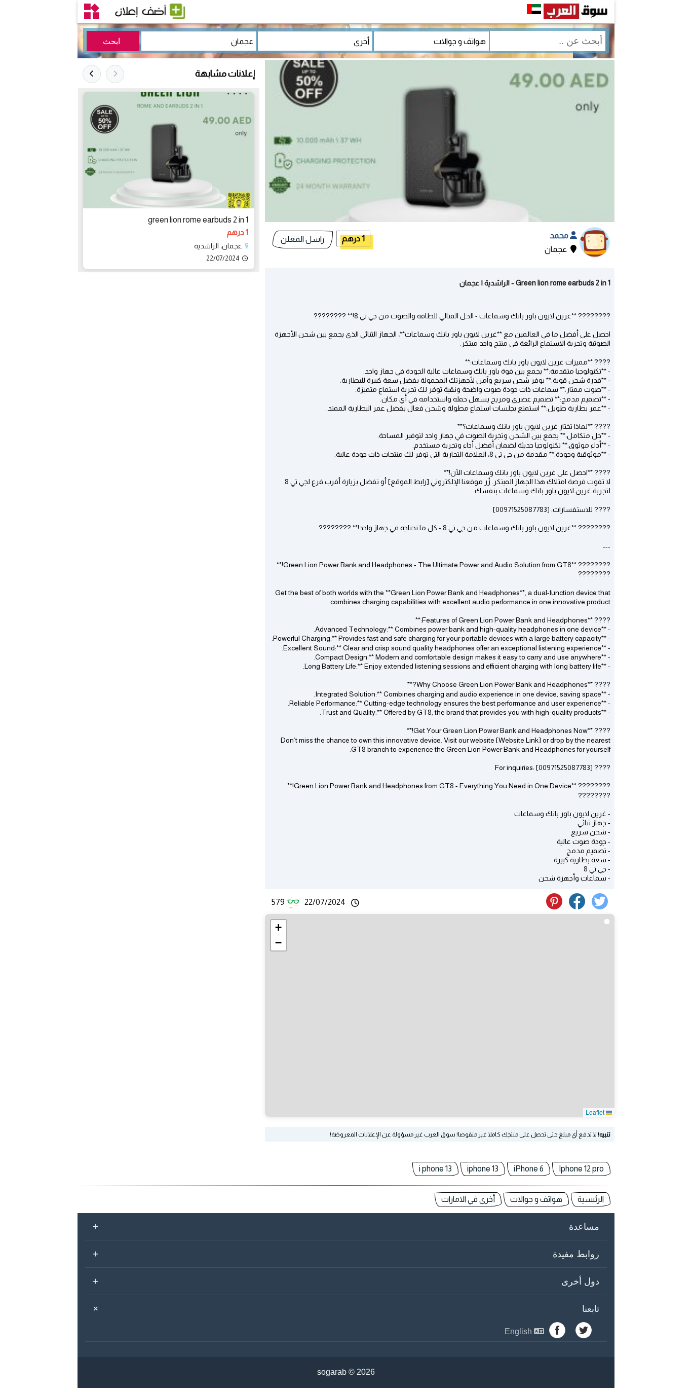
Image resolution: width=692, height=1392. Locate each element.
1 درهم (353, 238)
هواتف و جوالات (536, 1199)
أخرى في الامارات (468, 1199)
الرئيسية (591, 1199)
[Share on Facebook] (578, 906)
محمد (560, 235)
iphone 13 (482, 1168)
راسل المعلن (302, 239)
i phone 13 (435, 1168)
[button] (278, 927)
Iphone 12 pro (581, 1168)
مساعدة (346, 1226)
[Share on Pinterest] (556, 906)
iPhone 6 (529, 1168)
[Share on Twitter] (601, 906)
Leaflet (596, 1112)
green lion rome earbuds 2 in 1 (198, 219)
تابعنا (344, 1308)
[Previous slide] (115, 74)
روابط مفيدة (346, 1253)
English (519, 1331)
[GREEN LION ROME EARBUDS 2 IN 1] (168, 150)
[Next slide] (92, 74)
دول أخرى (346, 1281)
